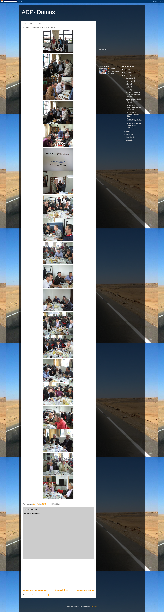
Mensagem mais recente (35, 590)
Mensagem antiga (85, 590)
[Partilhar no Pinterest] (59, 504)
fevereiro (129, 137)
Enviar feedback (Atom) (40, 595)
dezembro (130, 78)
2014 (126, 69)
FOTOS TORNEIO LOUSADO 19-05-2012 (133, 114)
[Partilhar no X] (55, 504)
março (128, 134)
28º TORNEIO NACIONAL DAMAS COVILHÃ (133, 107)
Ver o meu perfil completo (113, 72)
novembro (130, 81)
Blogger (94, 606)
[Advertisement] (58, 574)
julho (128, 84)
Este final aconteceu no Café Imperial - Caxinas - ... (133, 94)
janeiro (128, 140)
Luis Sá (112, 68)
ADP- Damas (38, 12)
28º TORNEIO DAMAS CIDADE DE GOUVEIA (133, 125)
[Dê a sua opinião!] (53, 504)
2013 (126, 72)
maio (128, 90)
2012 (126, 75)
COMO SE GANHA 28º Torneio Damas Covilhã (133, 101)
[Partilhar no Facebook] (57, 504)
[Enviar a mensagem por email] (52, 504)
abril (127, 131)
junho (128, 87)
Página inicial (61, 590)
